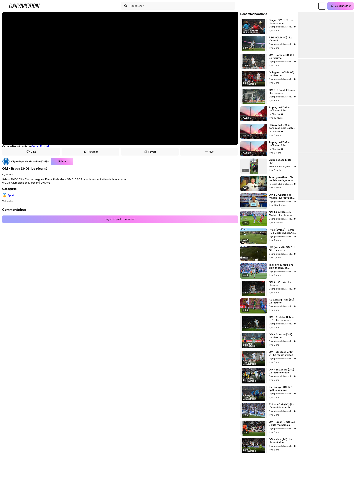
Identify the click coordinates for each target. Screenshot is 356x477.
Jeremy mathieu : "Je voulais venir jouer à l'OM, (281, 179)
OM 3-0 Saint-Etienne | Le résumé (282, 92)
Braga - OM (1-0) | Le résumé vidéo (281, 22)
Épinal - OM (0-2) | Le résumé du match (281, 406)
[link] (26, 161)
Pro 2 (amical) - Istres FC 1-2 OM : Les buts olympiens (281, 231)
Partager (93, 151)
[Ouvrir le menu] (5, 6)
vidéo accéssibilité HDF (280, 161)
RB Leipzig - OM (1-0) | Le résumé (282, 301)
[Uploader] (322, 6)
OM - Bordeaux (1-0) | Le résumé (281, 57)
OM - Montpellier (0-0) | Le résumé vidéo (281, 354)
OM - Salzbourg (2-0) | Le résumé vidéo (282, 371)
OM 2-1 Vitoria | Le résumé (280, 284)
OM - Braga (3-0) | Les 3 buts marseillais (282, 424)
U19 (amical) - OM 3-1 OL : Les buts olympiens (281, 249)
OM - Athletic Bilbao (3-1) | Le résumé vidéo (281, 319)
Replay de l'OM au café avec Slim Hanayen (279, 144)
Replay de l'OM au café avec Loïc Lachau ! (282, 127)
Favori (152, 151)
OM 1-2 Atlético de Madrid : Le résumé (280, 214)
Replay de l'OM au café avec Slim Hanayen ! (279, 109)
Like (33, 151)
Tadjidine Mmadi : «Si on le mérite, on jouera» (281, 266)
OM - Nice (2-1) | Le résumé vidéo (280, 441)
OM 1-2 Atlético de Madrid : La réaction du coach (281, 196)
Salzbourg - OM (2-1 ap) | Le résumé (280, 389)
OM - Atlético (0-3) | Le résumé (281, 336)
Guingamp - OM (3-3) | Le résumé (282, 74)
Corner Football (40, 146)
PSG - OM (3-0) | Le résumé (280, 39)
